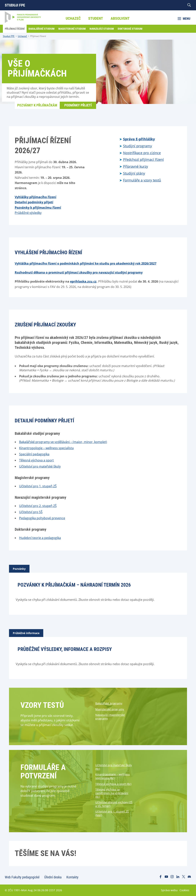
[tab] (19, 569)
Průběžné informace (26, 633)
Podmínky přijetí (78, 105)
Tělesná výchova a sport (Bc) (113, 784)
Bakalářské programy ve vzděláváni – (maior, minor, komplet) (63, 442)
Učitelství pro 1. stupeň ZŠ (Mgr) (112, 813)
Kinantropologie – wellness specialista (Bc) (112, 776)
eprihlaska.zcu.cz (83, 281)
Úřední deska (53, 877)
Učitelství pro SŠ (30, 512)
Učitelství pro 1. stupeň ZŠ (38, 486)
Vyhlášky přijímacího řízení (35, 197)
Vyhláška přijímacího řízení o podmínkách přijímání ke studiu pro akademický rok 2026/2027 (85, 263)
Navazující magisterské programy (110, 716)
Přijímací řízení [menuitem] (15, 28)
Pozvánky (19, 569)
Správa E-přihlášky (139, 139)
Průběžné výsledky (28, 213)
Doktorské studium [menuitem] (130, 28)
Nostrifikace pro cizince (142, 152)
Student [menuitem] (95, 18)
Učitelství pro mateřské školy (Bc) (113, 767)
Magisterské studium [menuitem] (72, 28)
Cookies (184, 890)
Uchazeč (22, 36)
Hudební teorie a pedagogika (40, 538)
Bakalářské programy (108, 703)
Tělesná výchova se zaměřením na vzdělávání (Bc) (111, 793)
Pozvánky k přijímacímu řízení (38, 207)
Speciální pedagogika (34, 454)
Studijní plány (134, 173)
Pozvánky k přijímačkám (37, 105)
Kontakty (72, 877)
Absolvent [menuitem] (120, 18)
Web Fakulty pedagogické (22, 877)
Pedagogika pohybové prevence (42, 518)
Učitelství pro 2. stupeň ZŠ (38, 506)
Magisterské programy (109, 709)
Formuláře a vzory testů (142, 180)
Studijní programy (137, 146)
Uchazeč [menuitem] (73, 18)
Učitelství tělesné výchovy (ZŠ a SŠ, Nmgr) (113, 804)
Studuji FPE (15, 5)
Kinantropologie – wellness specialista (46, 448)
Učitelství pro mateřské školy (40, 466)
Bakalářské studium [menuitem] (42, 28)
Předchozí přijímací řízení (143, 159)
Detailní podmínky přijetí (34, 202)
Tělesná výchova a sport (36, 460)
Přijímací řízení (38, 36)
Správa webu (169, 890)
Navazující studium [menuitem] (102, 28)
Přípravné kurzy (135, 166)
